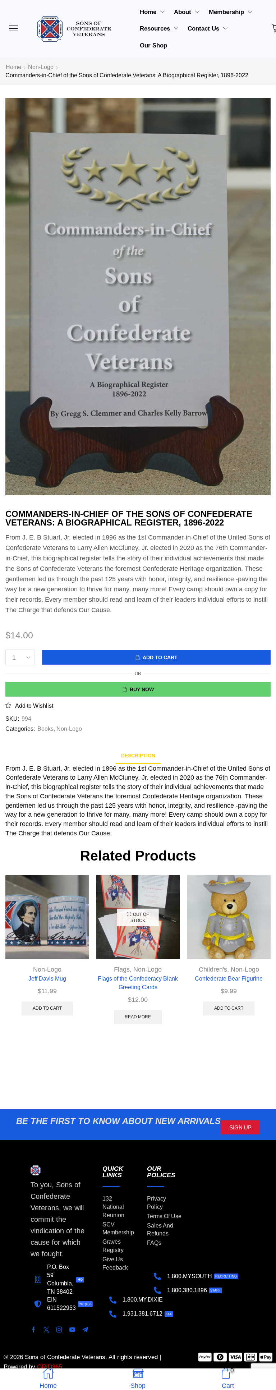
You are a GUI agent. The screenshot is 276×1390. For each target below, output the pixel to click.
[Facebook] (33, 1329)
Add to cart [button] (47, 1008)
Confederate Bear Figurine (229, 979)
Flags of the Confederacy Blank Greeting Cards (138, 983)
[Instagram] (59, 1329)
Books (45, 729)
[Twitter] (46, 1329)
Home (13, 67)
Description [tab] (138, 755)
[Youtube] (72, 1329)
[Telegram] (85, 1329)
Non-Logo (41, 67)
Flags (122, 969)
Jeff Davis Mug (47, 979)
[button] (240, 1127)
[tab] (138, 756)
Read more (138, 1016)
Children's (213, 969)
